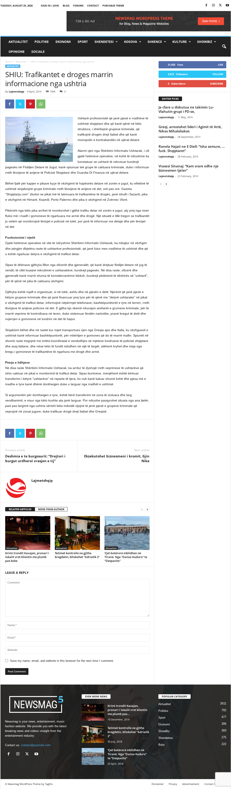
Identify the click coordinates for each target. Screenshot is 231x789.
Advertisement (190, 784)
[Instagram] (213, 5)
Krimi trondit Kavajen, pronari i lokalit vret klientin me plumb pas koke (27, 557)
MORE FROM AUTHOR (51, 509)
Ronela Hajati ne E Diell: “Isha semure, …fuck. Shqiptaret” (192, 148)
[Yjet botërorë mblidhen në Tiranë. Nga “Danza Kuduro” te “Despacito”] (127, 533)
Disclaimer (158, 784)
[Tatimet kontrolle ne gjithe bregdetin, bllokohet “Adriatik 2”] (77, 533)
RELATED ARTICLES (20, 509)
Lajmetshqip (16, 91)
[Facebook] (206, 5)
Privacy (173, 784)
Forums (78, 5)
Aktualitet (18, 41)
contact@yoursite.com (36, 745)
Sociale (38, 51)
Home (8, 61)
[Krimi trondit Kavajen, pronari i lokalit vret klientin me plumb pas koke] (27, 533)
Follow (218, 74)
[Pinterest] (30, 103)
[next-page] (147, 509)
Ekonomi (63, 41)
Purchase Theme (113, 5)
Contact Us (210, 784)
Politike (42, 41)
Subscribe (216, 83)
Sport (83, 41)
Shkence (155, 41)
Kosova (130, 41)
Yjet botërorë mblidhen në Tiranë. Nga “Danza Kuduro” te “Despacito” (125, 557)
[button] (224, 47)
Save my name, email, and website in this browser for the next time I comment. (62, 660)
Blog (66, 5)
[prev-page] (142, 509)
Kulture (179, 41)
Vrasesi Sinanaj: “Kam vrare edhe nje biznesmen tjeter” (189, 168)
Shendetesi (104, 41)
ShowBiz (204, 41)
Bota (161, 744)
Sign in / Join (50, 5)
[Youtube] (227, 5)
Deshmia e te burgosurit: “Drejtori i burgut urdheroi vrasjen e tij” (35, 458)
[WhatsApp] (40, 103)
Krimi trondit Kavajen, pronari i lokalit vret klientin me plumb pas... (127, 710)
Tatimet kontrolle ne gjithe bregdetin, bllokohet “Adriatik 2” (77, 555)
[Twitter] (220, 5)
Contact (93, 5)
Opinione (17, 51)
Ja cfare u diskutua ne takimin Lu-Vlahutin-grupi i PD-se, (186, 109)
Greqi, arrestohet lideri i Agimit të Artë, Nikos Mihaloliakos (190, 129)
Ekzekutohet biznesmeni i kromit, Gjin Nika (116, 458)
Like (220, 64)
